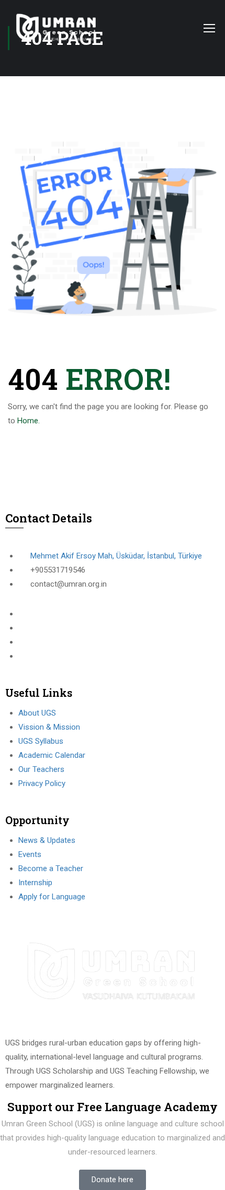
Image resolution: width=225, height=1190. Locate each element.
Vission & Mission (49, 727)
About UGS (37, 713)
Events (29, 854)
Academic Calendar (51, 755)
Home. (28, 420)
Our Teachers (41, 769)
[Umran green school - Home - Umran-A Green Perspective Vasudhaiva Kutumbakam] (57, 28)
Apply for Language (51, 896)
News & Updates (46, 840)
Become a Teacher (50, 868)
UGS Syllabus (40, 741)
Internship (35, 882)
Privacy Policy (41, 783)
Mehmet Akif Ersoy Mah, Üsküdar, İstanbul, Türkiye (116, 556)
